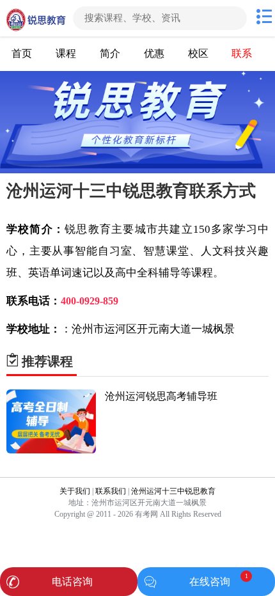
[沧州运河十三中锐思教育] (35, 18)
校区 (198, 53)
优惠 (154, 53)
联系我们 (110, 491)
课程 (66, 53)
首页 (22, 53)
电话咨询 (72, 581)
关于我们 (74, 491)
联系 (242, 53)
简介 (110, 53)
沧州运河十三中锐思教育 (173, 491)
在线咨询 (209, 581)
